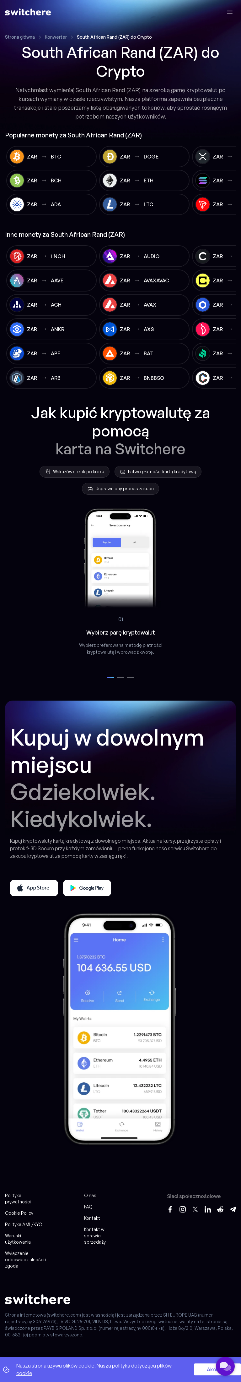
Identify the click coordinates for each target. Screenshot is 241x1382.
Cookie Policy (19, 1213)
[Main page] (28, 11)
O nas (90, 1195)
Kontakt (92, 1218)
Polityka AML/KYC (23, 1224)
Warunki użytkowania (18, 1239)
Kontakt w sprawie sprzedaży (95, 1236)
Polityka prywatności (18, 1198)
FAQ (88, 1206)
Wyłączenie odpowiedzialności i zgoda (25, 1259)
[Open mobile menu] (229, 12)
